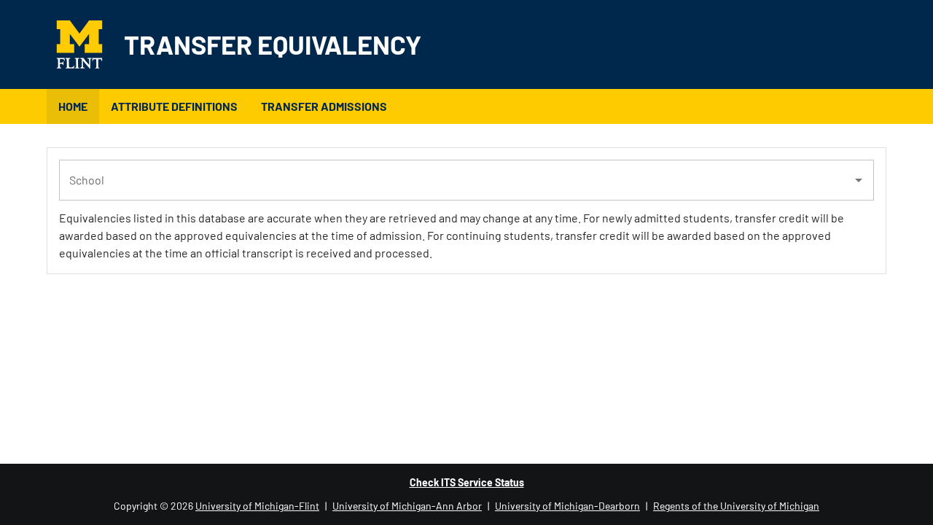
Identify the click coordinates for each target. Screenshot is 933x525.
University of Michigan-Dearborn (567, 505)
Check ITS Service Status (467, 482)
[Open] (858, 180)
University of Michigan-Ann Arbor (407, 505)
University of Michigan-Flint (257, 505)
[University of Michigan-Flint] (85, 44)
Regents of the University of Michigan (736, 505)
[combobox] (456, 180)
